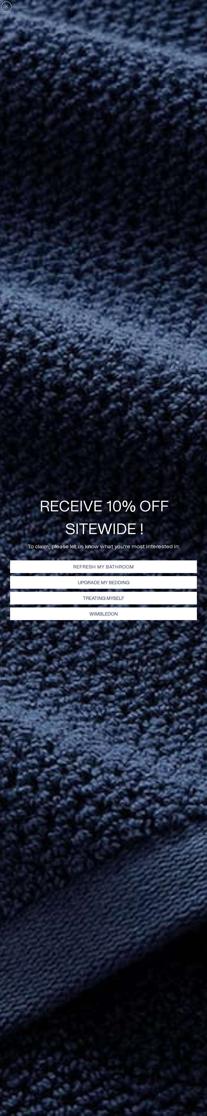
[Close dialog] (6, 6)
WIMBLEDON (103, 614)
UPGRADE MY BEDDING (104, 582)
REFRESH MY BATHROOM (103, 567)
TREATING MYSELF (103, 598)
